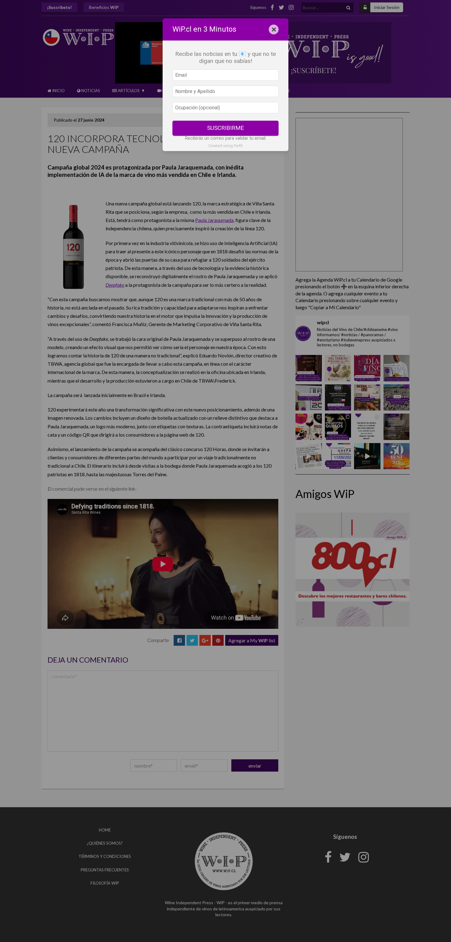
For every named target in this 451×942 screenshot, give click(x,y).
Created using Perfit (225, 145)
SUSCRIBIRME (225, 127)
